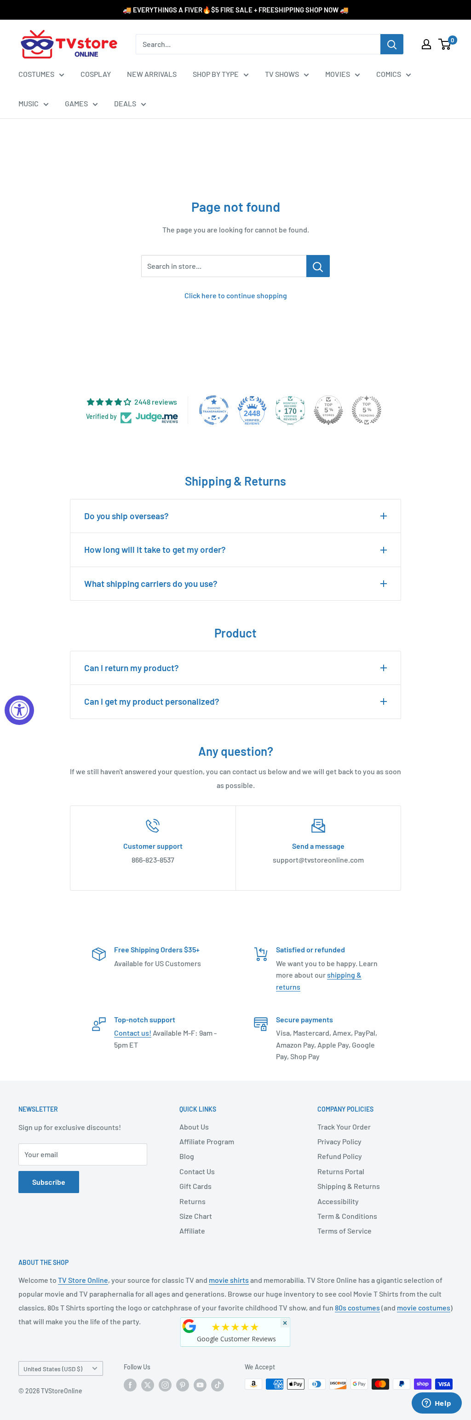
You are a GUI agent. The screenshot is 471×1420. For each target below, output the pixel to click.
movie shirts (229, 1279)
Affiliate (192, 1230)
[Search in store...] (318, 266)
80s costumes (357, 1307)
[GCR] (189, 1326)
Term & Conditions (347, 1215)
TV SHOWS (282, 74)
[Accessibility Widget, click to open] (19, 710)
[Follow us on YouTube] (200, 1385)
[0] (445, 44)
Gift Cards (195, 1186)
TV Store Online (83, 1279)
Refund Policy (339, 1156)
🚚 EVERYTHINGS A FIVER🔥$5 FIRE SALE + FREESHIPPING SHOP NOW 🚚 (236, 10)
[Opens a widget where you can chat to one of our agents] (436, 1403)
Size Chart (195, 1215)
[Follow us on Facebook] (130, 1385)
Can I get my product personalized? (151, 701)
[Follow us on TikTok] (217, 1385)
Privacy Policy (339, 1141)
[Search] (391, 44)
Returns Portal (340, 1171)
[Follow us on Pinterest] (182, 1385)
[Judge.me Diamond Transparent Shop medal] (214, 410)
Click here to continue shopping (235, 295)
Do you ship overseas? (126, 515)
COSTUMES (36, 74)
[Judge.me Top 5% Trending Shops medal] (366, 410)
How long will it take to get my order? (155, 549)
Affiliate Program (206, 1141)
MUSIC (28, 103)
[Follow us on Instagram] (165, 1385)
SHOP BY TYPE (216, 74)
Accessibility (338, 1201)
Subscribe (48, 1181)
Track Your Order (344, 1126)
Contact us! (132, 1032)
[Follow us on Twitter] (147, 1385)
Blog (186, 1156)
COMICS (388, 74)
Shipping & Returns (348, 1186)
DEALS (125, 103)
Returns (192, 1201)
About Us (194, 1126)
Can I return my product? (131, 667)
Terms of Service (344, 1230)
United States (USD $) (52, 1369)
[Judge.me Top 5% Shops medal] (328, 410)
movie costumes (423, 1307)
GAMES (76, 103)
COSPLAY (95, 74)
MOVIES (337, 74)
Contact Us (197, 1171)
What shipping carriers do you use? (151, 583)
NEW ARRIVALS (152, 74)
